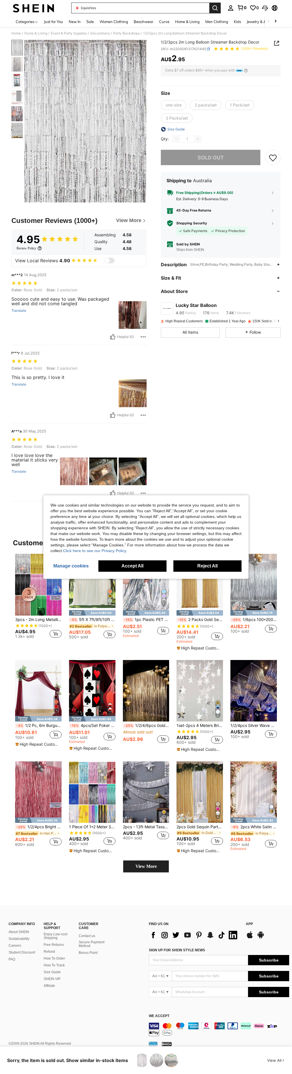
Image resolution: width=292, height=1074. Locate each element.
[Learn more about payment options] (246, 70)
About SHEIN (19, 932)
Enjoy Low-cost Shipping (55, 936)
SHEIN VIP (52, 979)
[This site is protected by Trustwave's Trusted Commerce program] (153, 1044)
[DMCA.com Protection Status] (167, 1044)
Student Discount (22, 952)
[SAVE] (273, 157)
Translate (18, 311)
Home (16, 33)
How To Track (54, 965)
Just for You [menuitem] (53, 21)
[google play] (261, 938)
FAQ (12, 959)
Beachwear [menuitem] (143, 21)
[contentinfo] (219, 1029)
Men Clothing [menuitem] (216, 21)
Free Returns (54, 945)
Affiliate (49, 986)
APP (249, 924)
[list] (194, 935)
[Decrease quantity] (176, 139)
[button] (264, 8)
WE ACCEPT (159, 1016)
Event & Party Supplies (69, 33)
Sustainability (19, 939)
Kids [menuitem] (237, 21)
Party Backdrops (126, 33)
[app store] (250, 938)
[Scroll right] (275, 21)
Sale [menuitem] (90, 21)
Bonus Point (88, 953)
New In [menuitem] (75, 21)
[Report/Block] (143, 336)
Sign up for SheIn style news (177, 950)
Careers (15, 946)
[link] (242, 7)
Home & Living (35, 33)
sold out (211, 158)
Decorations (100, 33)
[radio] (173, 105)
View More (146, 866)
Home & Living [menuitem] (187, 21)
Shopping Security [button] (191, 223)
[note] (92, 613)
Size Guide (52, 972)
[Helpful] (112, 336)
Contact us (87, 936)
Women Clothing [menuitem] (114, 21)
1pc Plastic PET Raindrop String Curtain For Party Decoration (146, 619)
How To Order (54, 958)
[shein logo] (33, 8)
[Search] (215, 8)
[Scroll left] (269, 21)
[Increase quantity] (198, 139)
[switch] (109, 260)
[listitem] (38, 599)
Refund (49, 952)
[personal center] (230, 8)
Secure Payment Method (91, 944)
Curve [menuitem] (164, 21)
